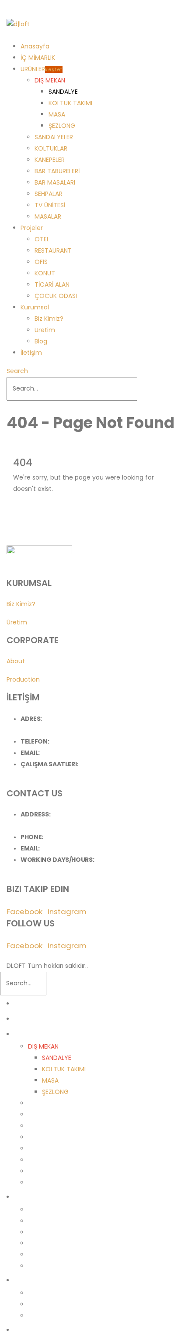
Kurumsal (35, 307)
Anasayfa (35, 46)
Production (23, 679)
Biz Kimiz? (49, 318)
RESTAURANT (53, 250)
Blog (41, 341)
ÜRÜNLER (42, 69)
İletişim (31, 352)
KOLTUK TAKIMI (70, 103)
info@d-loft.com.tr (68, 752)
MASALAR (48, 216)
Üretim (45, 330)
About (16, 661)
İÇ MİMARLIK (38, 57)
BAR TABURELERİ (57, 171)
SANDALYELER (54, 137)
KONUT (45, 273)
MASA (57, 114)
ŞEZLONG (62, 125)
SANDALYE (63, 91)
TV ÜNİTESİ (50, 205)
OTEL (42, 239)
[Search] (142, 389)
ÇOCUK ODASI (56, 295)
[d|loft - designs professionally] (18, 24)
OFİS (41, 261)
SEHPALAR (49, 193)
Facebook (24, 911)
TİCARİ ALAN (52, 284)
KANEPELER (50, 159)
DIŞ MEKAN (50, 80)
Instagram (67, 911)
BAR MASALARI (55, 182)
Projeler (32, 227)
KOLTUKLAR (51, 148)
